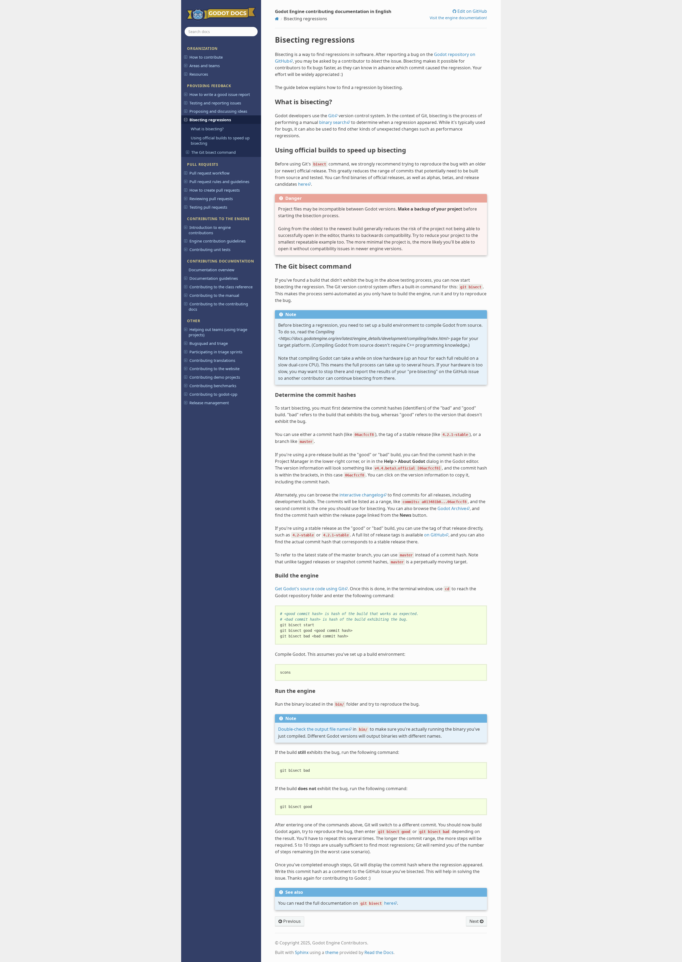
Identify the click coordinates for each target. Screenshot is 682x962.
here (302, 184)
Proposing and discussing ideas (218, 111)
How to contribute (206, 57)
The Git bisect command (213, 152)
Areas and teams (204, 65)
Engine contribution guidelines (217, 241)
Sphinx (301, 952)
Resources (198, 74)
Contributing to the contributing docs (218, 306)
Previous (291, 921)
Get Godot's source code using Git (309, 589)
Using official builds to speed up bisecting (220, 140)
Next (474, 921)
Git (331, 116)
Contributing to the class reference (221, 286)
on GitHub (434, 535)
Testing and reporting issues (215, 103)
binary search (333, 122)
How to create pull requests (214, 190)
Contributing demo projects (214, 377)
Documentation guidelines (213, 278)
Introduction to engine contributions (209, 230)
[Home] (277, 19)
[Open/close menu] (185, 56)
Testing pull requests (208, 207)
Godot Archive (451, 508)
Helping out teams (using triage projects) (218, 332)
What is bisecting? (207, 128)
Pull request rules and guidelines (219, 181)
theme (331, 952)
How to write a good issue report (219, 94)
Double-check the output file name (313, 729)
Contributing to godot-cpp (213, 394)
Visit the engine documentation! (458, 17)
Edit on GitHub (471, 11)
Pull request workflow (209, 173)
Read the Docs (378, 952)
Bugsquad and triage (208, 343)
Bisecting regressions (210, 119)
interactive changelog (361, 495)
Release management (209, 402)
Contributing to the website (214, 368)
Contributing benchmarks (212, 385)
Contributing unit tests (209, 249)
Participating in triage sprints (215, 351)
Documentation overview (211, 269)
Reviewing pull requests (211, 198)
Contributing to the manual (214, 295)
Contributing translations (212, 360)
